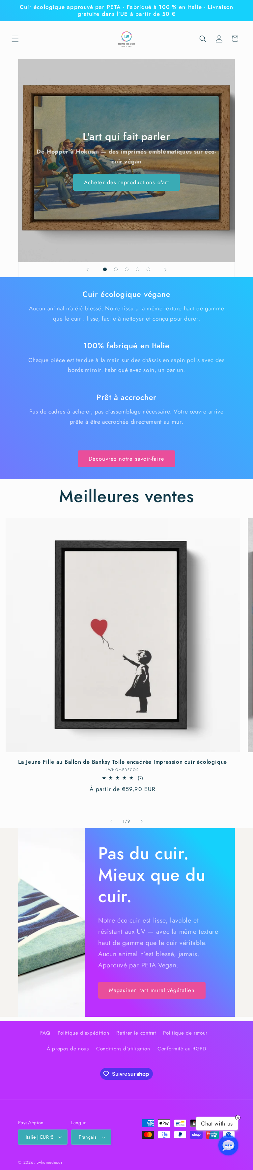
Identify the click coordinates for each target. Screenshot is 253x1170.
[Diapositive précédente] (87, 269)
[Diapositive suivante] (165, 269)
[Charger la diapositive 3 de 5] (126, 269)
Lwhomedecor (49, 1162)
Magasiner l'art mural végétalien (152, 990)
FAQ (45, 1033)
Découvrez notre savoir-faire (126, 459)
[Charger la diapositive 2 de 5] (115, 269)
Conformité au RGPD (181, 1048)
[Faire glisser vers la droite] (141, 821)
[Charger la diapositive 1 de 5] (104, 269)
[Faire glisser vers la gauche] (111, 821)
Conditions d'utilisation (123, 1048)
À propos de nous (68, 1048)
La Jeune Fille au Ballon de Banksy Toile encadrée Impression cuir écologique (122, 761)
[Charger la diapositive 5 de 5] (148, 269)
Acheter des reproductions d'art (126, 182)
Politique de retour (185, 1033)
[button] (15, 38)
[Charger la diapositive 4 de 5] (137, 269)
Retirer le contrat (136, 1033)
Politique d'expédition (83, 1033)
